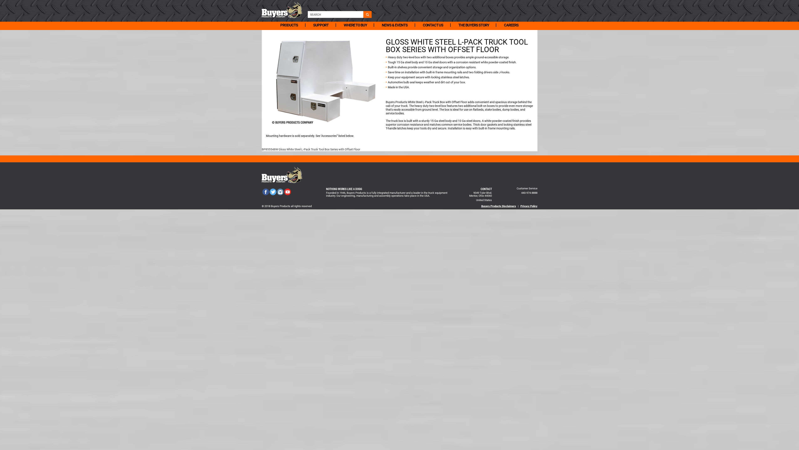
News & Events (395, 25)
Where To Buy (355, 25)
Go (367, 14)
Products (289, 25)
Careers (511, 25)
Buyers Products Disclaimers (498, 206)
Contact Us (433, 25)
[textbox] (335, 14)
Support (321, 25)
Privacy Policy (528, 206)
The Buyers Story (473, 25)
